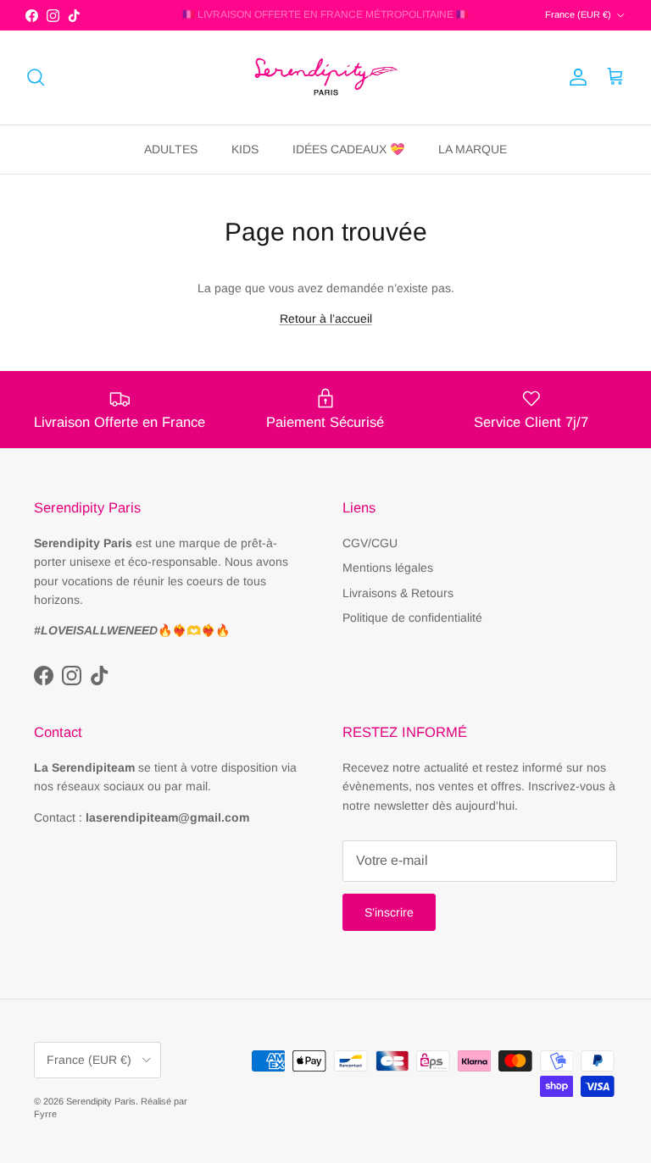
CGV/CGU (370, 543)
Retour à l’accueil (326, 318)
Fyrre (45, 1114)
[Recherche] (35, 77)
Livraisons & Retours (397, 593)
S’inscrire (389, 912)
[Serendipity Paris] (325, 77)
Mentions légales (387, 567)
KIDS (245, 149)
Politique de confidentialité (412, 617)
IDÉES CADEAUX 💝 (348, 149)
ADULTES (171, 149)
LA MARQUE (472, 149)
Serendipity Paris (101, 1101)
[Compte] (574, 77)
